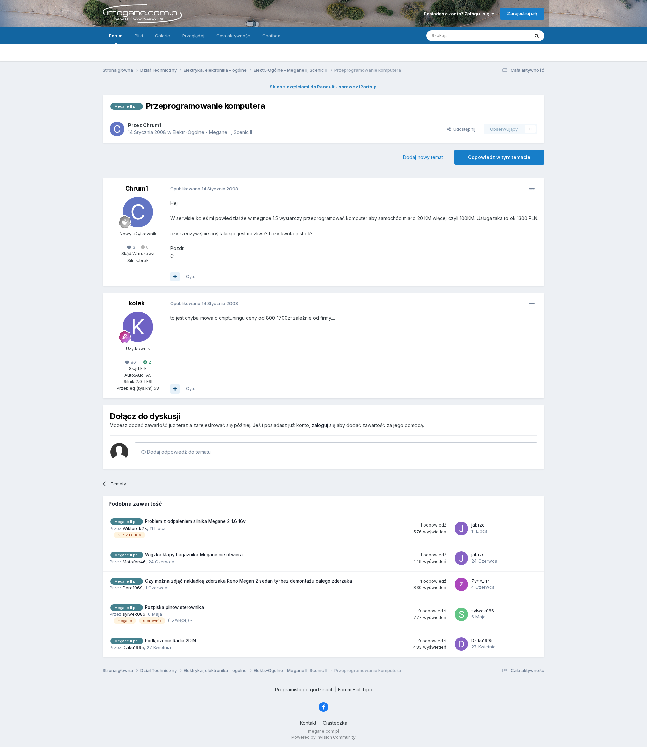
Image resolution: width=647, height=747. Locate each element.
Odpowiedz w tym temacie (499, 157)
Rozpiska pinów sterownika (174, 607)
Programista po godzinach (304, 689)
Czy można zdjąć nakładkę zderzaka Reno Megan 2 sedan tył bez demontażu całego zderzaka (248, 581)
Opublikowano (204, 188)
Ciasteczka (335, 723)
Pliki (139, 35)
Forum (116, 35)
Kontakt (308, 723)
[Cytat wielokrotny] (175, 276)
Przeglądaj (193, 35)
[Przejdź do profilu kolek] (138, 327)
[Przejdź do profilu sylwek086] (461, 614)
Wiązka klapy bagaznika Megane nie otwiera (194, 554)
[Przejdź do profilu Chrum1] (117, 129)
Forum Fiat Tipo (355, 689)
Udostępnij (463, 129)
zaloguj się (323, 425)
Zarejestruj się (522, 13)
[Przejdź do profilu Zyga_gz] (461, 584)
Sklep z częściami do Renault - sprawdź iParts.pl (324, 86)
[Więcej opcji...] (532, 189)
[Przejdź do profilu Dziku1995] (461, 644)
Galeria (162, 35)
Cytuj (191, 276)
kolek (137, 303)
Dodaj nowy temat (423, 157)
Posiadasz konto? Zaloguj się (457, 13)
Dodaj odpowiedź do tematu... (180, 452)
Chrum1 (136, 188)
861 (133, 362)
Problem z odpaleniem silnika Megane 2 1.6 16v (195, 521)
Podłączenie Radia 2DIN (170, 640)
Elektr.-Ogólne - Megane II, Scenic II (212, 132)
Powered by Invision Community (323, 737)
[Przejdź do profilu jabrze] (461, 528)
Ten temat (510, 35)
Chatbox (271, 35)
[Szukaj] (536, 35)
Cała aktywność (233, 35)
